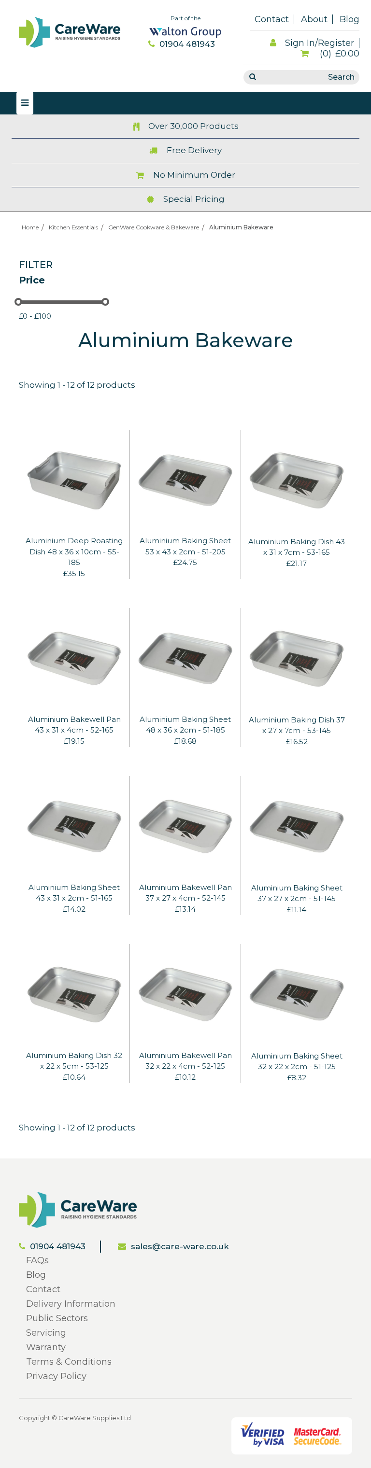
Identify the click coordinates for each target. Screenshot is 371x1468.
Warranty (46, 1347)
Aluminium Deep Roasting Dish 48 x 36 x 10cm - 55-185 (74, 551)
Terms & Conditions (69, 1361)
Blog (349, 19)
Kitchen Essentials (73, 227)
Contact (272, 19)
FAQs (37, 1260)
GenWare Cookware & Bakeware (153, 227)
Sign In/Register (319, 43)
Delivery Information (70, 1304)
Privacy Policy (56, 1376)
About (314, 19)
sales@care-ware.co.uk (180, 1246)
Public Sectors (57, 1318)
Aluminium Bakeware (241, 227)
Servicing (46, 1332)
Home (30, 227)
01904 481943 (187, 44)
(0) (338, 53)
